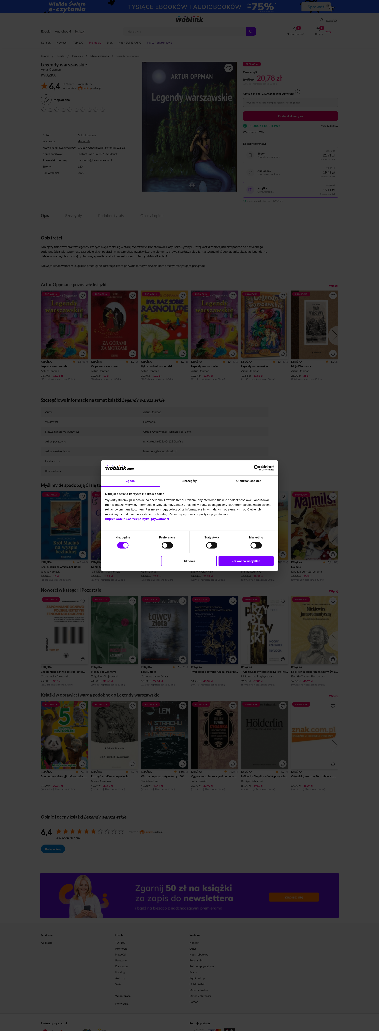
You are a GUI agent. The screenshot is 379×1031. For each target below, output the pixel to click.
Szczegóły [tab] (189, 480)
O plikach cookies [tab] (248, 480)
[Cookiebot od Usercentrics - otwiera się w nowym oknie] (256, 468)
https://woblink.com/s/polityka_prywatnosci (137, 519)
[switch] (167, 545)
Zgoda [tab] (130, 480)
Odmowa (189, 561)
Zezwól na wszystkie (246, 561)
